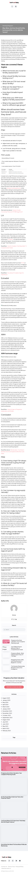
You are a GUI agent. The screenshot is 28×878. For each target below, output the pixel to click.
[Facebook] (12, 619)
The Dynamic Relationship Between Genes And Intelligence (18, 667)
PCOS (22, 263)
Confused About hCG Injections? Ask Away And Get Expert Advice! (13, 821)
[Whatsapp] (14, 619)
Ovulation (10, 239)
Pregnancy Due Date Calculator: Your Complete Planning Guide (18, 641)
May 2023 (5, 726)
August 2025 (6, 698)
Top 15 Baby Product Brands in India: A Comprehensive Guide (17, 648)
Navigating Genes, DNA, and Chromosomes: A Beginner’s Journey (17, 661)
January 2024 (6, 709)
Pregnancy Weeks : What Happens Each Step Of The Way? (17, 654)
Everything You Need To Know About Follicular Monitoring (14, 845)
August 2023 (6, 720)
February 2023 (7, 730)
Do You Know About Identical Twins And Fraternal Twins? (12, 797)
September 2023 (7, 717)
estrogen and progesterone (14, 188)
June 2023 (6, 724)
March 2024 (6, 707)
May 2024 (5, 702)
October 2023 (7, 715)
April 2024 (5, 704)
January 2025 (6, 700)
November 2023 (7, 713)
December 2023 (7, 711)
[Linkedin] (16, 619)
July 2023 (5, 722)
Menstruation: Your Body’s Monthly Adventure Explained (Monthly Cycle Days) (12, 451)
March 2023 (6, 728)
